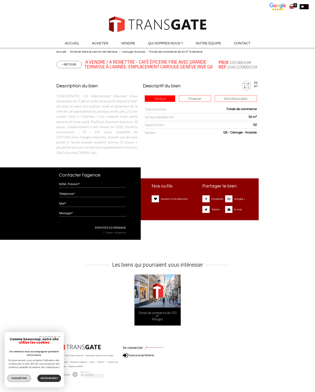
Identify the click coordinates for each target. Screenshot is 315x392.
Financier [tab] (195, 99)
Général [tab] (160, 99)
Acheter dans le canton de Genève (93, 51)
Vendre (128, 43)
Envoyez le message (110, 227)
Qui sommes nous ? (165, 43)
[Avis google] (278, 6)
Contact (242, 43)
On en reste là (47, 336)
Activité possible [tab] (235, 99)
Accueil (72, 43)
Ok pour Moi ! (49, 378)
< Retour (69, 64)
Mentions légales (79, 362)
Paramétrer (19, 378)
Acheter (100, 43)
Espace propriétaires (141, 355)
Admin (101, 362)
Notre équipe (208, 43)
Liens (92, 362)
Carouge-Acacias (133, 51)
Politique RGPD (76, 366)
